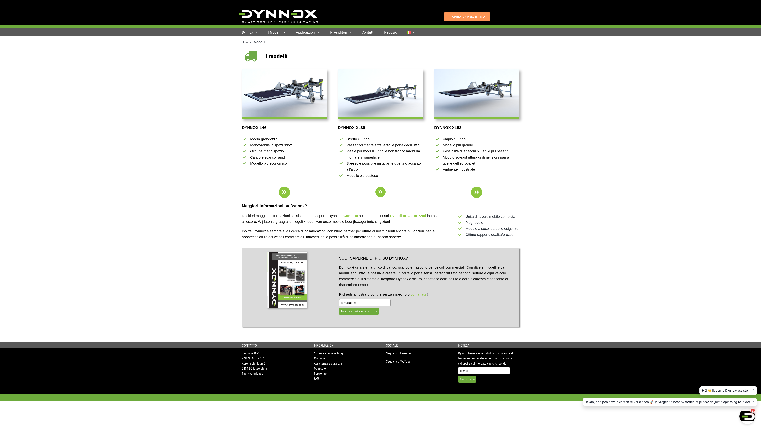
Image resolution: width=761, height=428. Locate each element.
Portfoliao (320, 373)
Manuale (319, 358)
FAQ (316, 378)
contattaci (418, 294)
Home (245, 42)
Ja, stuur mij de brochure (358, 311)
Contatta (350, 216)
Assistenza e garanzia (328, 363)
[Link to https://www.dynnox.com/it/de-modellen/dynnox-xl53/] (476, 192)
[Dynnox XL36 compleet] (380, 71)
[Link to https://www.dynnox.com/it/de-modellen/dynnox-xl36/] (380, 192)
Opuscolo (320, 368)
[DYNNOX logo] (278, 12)
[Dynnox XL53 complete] (476, 71)
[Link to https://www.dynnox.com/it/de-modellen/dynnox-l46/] (284, 192)
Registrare (467, 379)
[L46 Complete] (284, 71)
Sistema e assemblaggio (329, 353)
